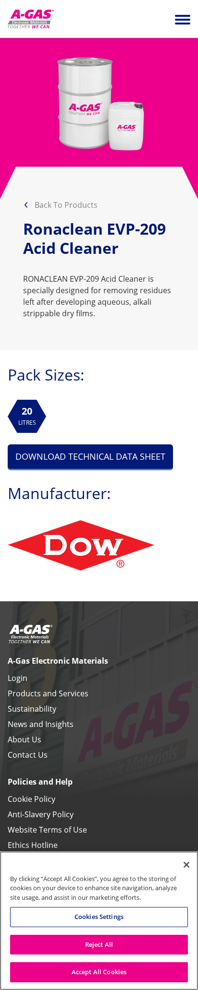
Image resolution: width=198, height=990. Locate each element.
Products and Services (48, 693)
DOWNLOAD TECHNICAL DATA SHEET (90, 456)
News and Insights (41, 724)
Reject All (99, 944)
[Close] (186, 864)
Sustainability (32, 709)
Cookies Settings (99, 916)
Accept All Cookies (99, 971)
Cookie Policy (31, 799)
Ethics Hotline (33, 845)
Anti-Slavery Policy (41, 814)
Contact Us (28, 755)
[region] (99, 920)
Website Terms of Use (47, 829)
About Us (24, 739)
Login (17, 678)
